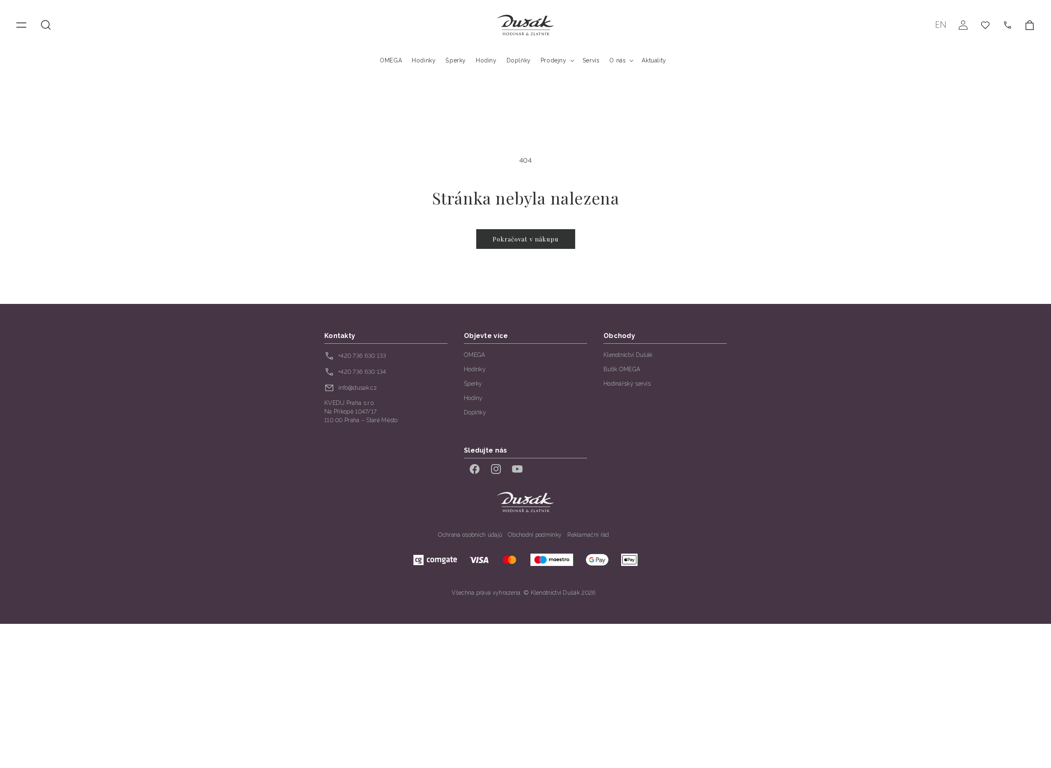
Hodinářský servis (627, 383)
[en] (941, 25)
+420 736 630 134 (362, 371)
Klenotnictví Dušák (628, 355)
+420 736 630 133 (362, 355)
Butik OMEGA (622, 369)
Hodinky (475, 369)
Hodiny (473, 398)
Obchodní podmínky (535, 534)
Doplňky (475, 412)
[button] (46, 25)
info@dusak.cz (357, 387)
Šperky (473, 383)
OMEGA (474, 355)
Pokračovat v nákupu (526, 239)
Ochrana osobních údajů (470, 534)
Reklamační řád (588, 534)
